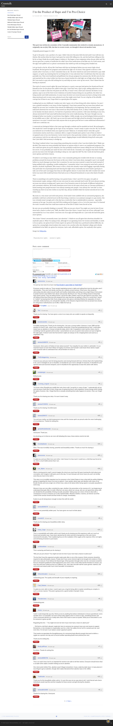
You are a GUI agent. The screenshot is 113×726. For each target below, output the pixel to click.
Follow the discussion (101, 274)
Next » (69, 701)
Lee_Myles (41, 468)
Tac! (39, 310)
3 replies (44, 305)
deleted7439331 (43, 404)
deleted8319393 (43, 690)
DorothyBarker (42, 444)
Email (46, 263)
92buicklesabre (43, 574)
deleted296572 (42, 415)
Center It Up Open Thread (14, 32)
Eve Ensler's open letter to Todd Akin (69, 285)
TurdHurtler (41, 676)
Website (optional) (62, 263)
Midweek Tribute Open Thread (16, 22)
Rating (44, 277)
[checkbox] (108, 721)
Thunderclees (42, 598)
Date (39, 277)
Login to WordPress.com (47, 260)
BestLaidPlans (42, 646)
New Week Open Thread (14, 15)
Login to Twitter (56, 260)
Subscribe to (36, 270)
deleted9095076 (43, 507)
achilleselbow (42, 546)
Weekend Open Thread (14, 20)
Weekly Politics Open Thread (15, 17)
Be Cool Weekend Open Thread (16, 29)
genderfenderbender (44, 429)
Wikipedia (42, 231)
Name (34, 263)
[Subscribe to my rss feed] (111, 723)
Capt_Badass (42, 585)
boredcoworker (42, 322)
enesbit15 (41, 518)
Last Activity (51, 277)
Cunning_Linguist (43, 384)
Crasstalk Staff (38, 15)
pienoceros (41, 281)
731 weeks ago (49, 281)
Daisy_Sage (42, 529)
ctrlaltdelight (41, 372)
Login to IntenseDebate (37, 260)
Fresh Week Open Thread (14, 24)
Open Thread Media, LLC (13, 723)
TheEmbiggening (43, 357)
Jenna (40, 610)
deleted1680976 (43, 342)
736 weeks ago (51, 322)
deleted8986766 (43, 658)
